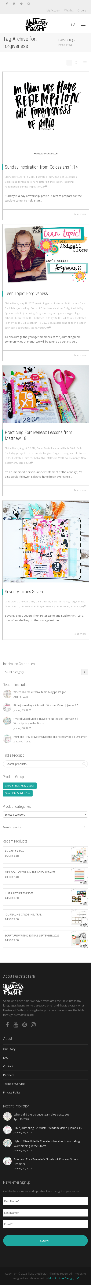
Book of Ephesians (41, 308)
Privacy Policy (12, 1092)
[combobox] (45, 814)
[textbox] (45, 815)
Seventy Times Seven (24, 591)
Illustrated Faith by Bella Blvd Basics (53, 317)
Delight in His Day (74, 308)
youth (41, 327)
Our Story (9, 1049)
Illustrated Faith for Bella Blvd (29, 457)
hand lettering (41, 181)
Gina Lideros (43, 601)
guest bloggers (43, 303)
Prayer (41, 606)
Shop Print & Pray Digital (19, 785)
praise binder (28, 606)
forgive (47, 453)
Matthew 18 (64, 457)
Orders (81, 10)
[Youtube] (14, 3)
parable (22, 462)
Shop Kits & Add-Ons (17, 793)
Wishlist (68, 10)
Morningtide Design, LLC (63, 1278)
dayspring (16, 453)
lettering (68, 181)
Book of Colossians (65, 176)
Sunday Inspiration (30, 186)
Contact (8, 1066)
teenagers (23, 327)
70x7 (72, 448)
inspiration (56, 181)
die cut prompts (32, 453)
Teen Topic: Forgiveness (26, 293)
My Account (53, 10)
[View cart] (72, 24)
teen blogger (78, 322)
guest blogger (66, 313)
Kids (49, 322)
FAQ (5, 1058)
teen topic (11, 327)
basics (75, 303)
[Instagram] (28, 3)
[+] (46, 115)
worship (75, 606)
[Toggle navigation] (83, 24)
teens (34, 327)
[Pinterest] (21, 3)
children (58, 308)
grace (54, 313)
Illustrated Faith (44, 176)
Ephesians (10, 313)
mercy (76, 457)
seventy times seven (57, 606)
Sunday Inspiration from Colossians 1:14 (41, 167)
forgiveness (25, 181)
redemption (12, 186)
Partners (8, 1075)
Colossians (11, 181)
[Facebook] (6, 3)
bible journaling (20, 308)
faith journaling (26, 313)
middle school (61, 322)
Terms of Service (14, 1084)
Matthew (52, 457)
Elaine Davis (43, 448)
